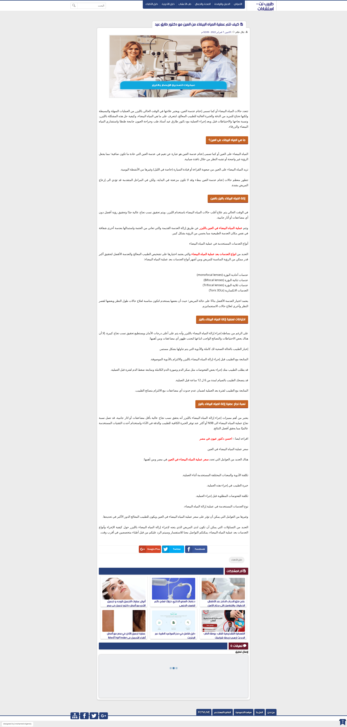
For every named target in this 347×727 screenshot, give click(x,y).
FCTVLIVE (204, 712)
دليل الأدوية (168, 4)
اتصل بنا (259, 712)
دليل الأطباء (151, 4)
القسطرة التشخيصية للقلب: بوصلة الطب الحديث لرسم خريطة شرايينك (224, 635)
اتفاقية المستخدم (222, 712)
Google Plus (153, 549)
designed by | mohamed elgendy (17, 724)
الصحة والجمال (203, 4)
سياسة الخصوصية (243, 712)
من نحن (271, 712)
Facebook (200, 549)
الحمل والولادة (222, 4)
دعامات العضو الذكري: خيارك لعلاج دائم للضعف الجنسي (174, 603)
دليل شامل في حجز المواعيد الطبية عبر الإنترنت (175, 635)
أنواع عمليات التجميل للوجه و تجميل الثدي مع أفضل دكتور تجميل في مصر (126, 603)
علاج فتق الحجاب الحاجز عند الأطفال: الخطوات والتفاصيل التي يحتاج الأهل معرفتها (226, 605)
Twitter (177, 549)
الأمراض (238, 4)
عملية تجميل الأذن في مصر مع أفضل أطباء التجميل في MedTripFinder (126, 635)
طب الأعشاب (184, 4)
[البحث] (74, 6)
